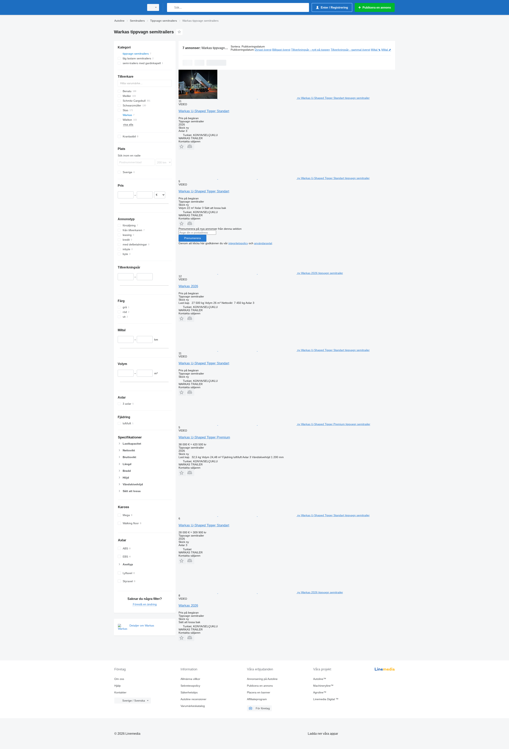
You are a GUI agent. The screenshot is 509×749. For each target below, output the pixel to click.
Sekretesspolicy (190, 685)
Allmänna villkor (190, 678)
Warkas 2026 (188, 286)
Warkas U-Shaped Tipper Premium (204, 437)
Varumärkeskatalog (193, 705)
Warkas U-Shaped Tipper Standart (204, 111)
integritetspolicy (238, 243)
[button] (182, 146)
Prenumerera (192, 238)
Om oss (119, 678)
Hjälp (117, 685)
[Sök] (170, 7)
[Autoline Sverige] (128, 7)
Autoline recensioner (193, 699)
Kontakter (120, 692)
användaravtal (263, 243)
